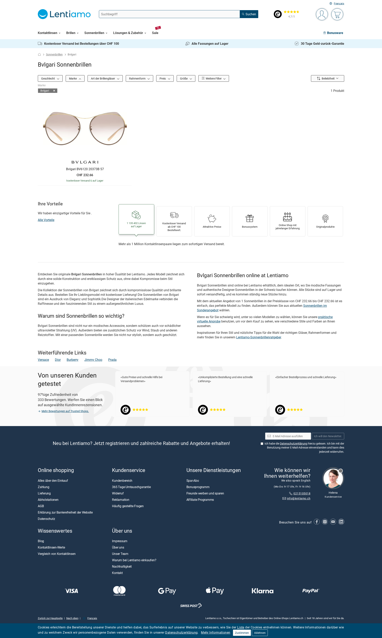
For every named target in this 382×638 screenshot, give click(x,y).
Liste (240, 627)
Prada (112, 359)
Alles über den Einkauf (53, 480)
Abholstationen (48, 499)
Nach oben (72, 618)
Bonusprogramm (198, 487)
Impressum (119, 541)
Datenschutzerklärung (181, 632)
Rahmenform (137, 78)
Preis (163, 78)
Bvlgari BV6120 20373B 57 (85, 169)
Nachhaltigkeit (122, 566)
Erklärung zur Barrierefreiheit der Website (65, 512)
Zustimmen (242, 633)
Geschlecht (48, 78)
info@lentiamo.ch (298, 498)
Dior (58, 359)
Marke (73, 78)
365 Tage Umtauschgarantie (131, 487)
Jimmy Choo (93, 359)
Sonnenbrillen (54, 54)
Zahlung (43, 487)
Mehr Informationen (215, 632)
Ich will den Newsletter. (328, 436)
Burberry (72, 359)
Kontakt (117, 573)
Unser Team (120, 554)
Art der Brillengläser (103, 78)
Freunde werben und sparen (205, 493)
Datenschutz (46, 519)
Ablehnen (260, 633)
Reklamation (120, 499)
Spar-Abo (192, 480)
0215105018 (301, 493)
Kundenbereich (122, 480)
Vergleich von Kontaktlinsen (57, 554)
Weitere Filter (213, 78)
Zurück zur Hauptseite (50, 618)
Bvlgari (44, 90)
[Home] (39, 54)
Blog (41, 541)
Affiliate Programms (200, 499)
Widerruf (118, 493)
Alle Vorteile (46, 220)
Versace (43, 359)
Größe (184, 78)
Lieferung (44, 493)
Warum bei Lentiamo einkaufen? (134, 560)
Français (339, 3)
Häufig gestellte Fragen (127, 506)
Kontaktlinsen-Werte (51, 547)
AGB (41, 506)
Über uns (118, 547)
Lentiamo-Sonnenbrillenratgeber (258, 337)
